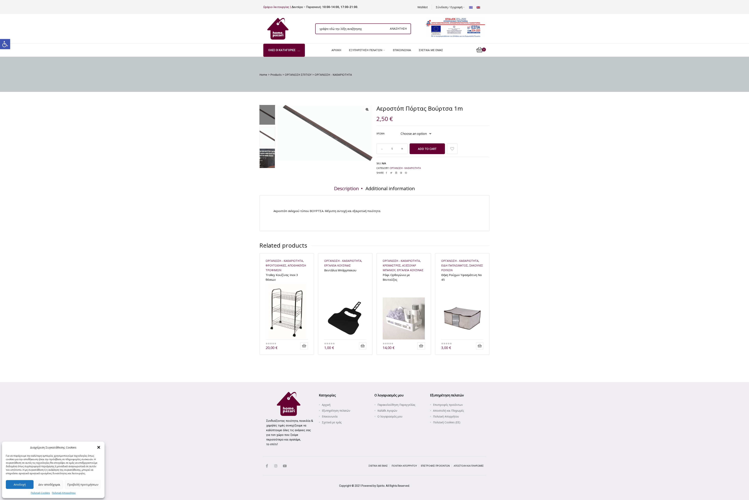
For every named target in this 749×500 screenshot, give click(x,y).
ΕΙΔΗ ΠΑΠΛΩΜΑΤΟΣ (454, 265)
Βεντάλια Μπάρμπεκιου (340, 270)
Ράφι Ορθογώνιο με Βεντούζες (396, 277)
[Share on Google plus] (401, 173)
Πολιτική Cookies (40, 493)
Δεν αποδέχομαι (49, 484)
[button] (5, 44)
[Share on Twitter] (391, 173)
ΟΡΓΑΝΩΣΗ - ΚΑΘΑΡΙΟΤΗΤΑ (405, 168)
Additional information (390, 188)
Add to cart (427, 149)
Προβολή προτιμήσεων (83, 484)
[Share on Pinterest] (406, 173)
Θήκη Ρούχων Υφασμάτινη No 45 (461, 277)
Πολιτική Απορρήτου (64, 493)
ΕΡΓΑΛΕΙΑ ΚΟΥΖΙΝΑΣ (337, 265)
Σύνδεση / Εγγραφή (449, 7)
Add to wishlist (452, 148)
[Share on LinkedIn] (396, 173)
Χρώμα (380, 133)
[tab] (346, 188)
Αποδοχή (20, 484)
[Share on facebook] (386, 173)
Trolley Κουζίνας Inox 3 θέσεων (282, 277)
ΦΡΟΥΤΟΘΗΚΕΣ (276, 265)
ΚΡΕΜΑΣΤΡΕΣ (392, 265)
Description (346, 188)
